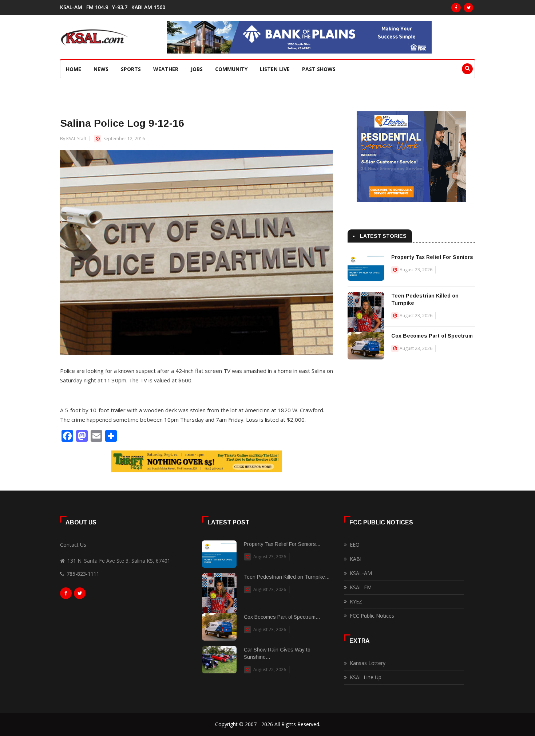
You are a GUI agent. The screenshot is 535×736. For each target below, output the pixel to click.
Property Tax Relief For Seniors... (282, 544)
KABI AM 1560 (148, 7)
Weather (165, 69)
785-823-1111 (83, 573)
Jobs (197, 69)
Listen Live (275, 69)
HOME (73, 69)
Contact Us (73, 544)
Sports (131, 69)
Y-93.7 (119, 7)
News (101, 69)
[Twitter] (468, 7)
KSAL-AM (71, 7)
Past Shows (319, 69)
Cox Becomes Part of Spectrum (432, 336)
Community (231, 69)
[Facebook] (456, 7)
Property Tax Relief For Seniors (432, 257)
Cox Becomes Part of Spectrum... (282, 617)
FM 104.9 (97, 7)
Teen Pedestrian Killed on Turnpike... (286, 577)
